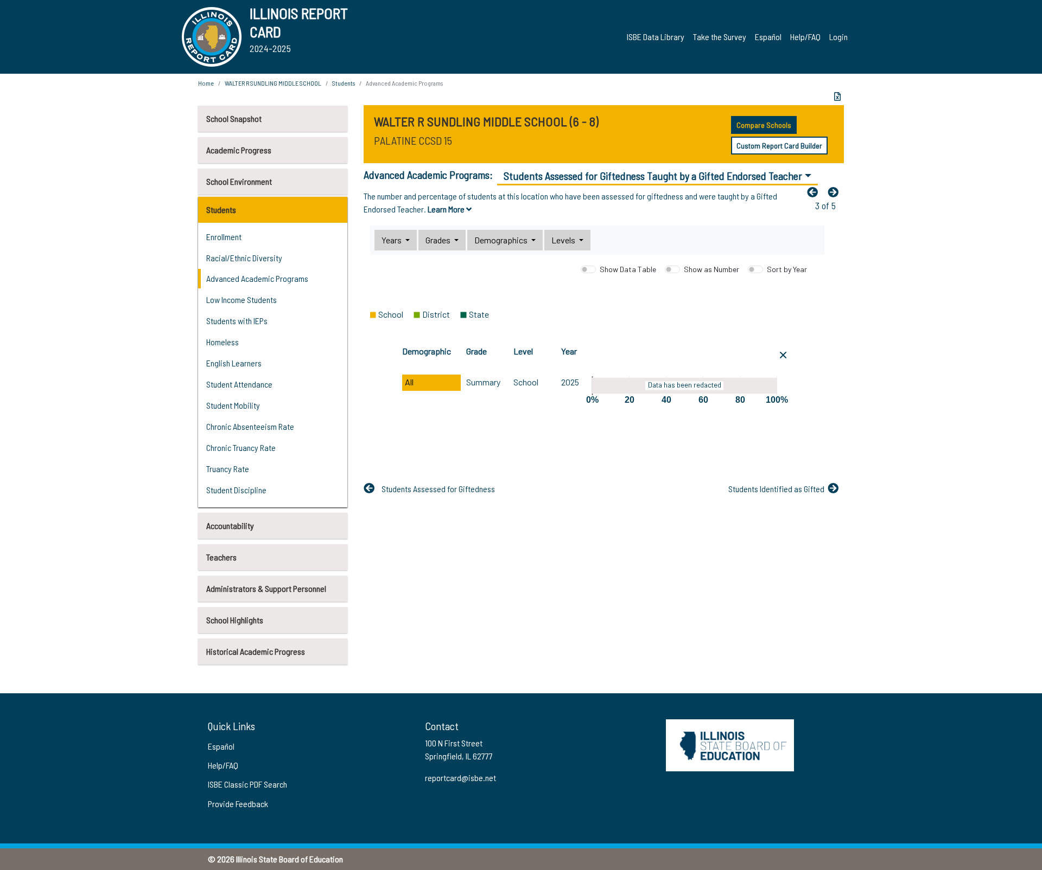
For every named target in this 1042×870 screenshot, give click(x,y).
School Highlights (234, 620)
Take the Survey (719, 36)
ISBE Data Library (655, 36)
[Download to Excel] (837, 96)
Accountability (230, 525)
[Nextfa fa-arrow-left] (836, 191)
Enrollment (224, 236)
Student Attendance (239, 384)
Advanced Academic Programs (257, 278)
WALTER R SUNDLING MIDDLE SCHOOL (273, 83)
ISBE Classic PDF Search (247, 784)
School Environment (239, 181)
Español (768, 36)
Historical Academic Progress (255, 651)
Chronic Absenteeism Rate (250, 426)
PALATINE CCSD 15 (413, 140)
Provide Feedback (238, 803)
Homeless (222, 342)
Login (838, 36)
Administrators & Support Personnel (266, 588)
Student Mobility (233, 405)
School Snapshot (234, 118)
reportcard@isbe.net (460, 777)
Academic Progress (238, 150)
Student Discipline (236, 490)
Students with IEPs (237, 320)
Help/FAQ (805, 36)
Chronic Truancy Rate (241, 447)
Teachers (221, 557)
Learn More (447, 209)
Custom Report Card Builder (779, 145)
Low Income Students (241, 299)
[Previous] (815, 191)
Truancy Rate (227, 468)
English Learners (234, 363)
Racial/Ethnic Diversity (244, 258)
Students (221, 209)
